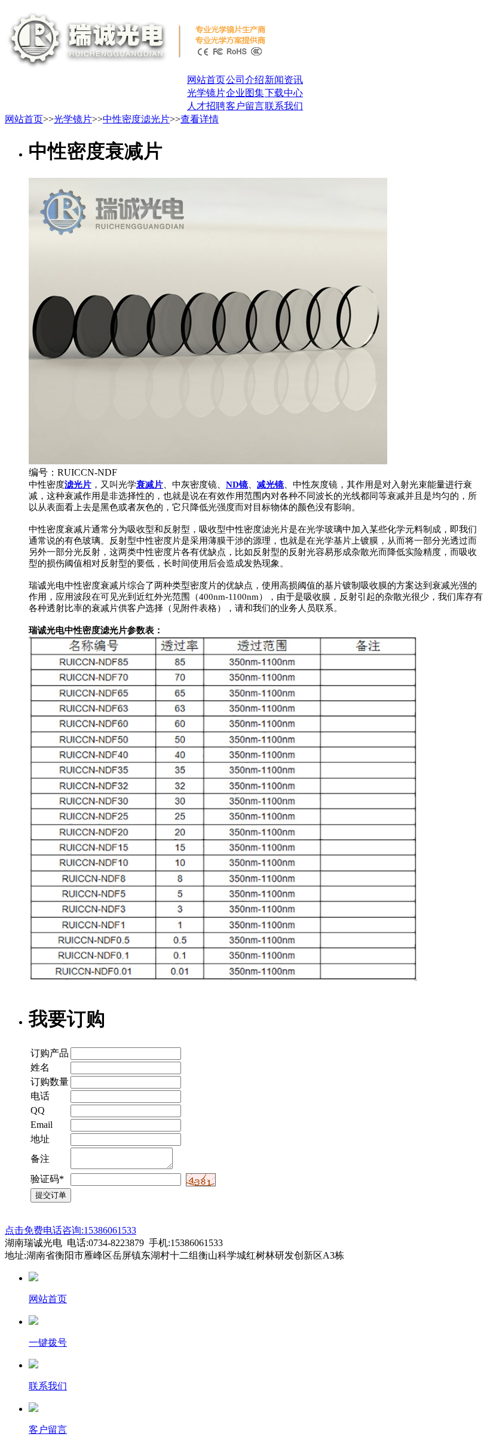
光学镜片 (206, 93)
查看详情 (199, 119)
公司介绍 (245, 80)
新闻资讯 (284, 80)
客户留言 (245, 106)
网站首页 (206, 80)
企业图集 (245, 93)
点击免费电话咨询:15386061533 (70, 1230)
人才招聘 (206, 106)
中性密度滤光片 (136, 119)
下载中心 (284, 93)
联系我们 (284, 106)
